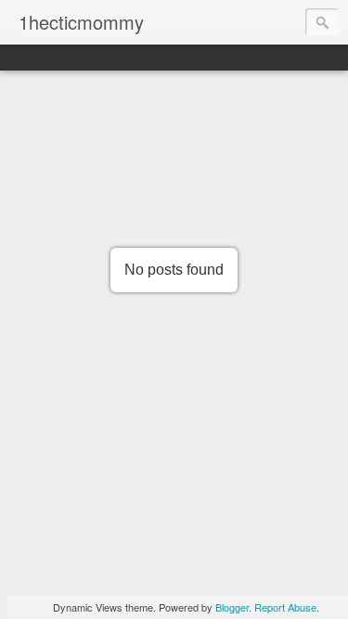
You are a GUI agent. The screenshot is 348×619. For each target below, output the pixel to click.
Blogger (232, 607)
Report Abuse (285, 607)
